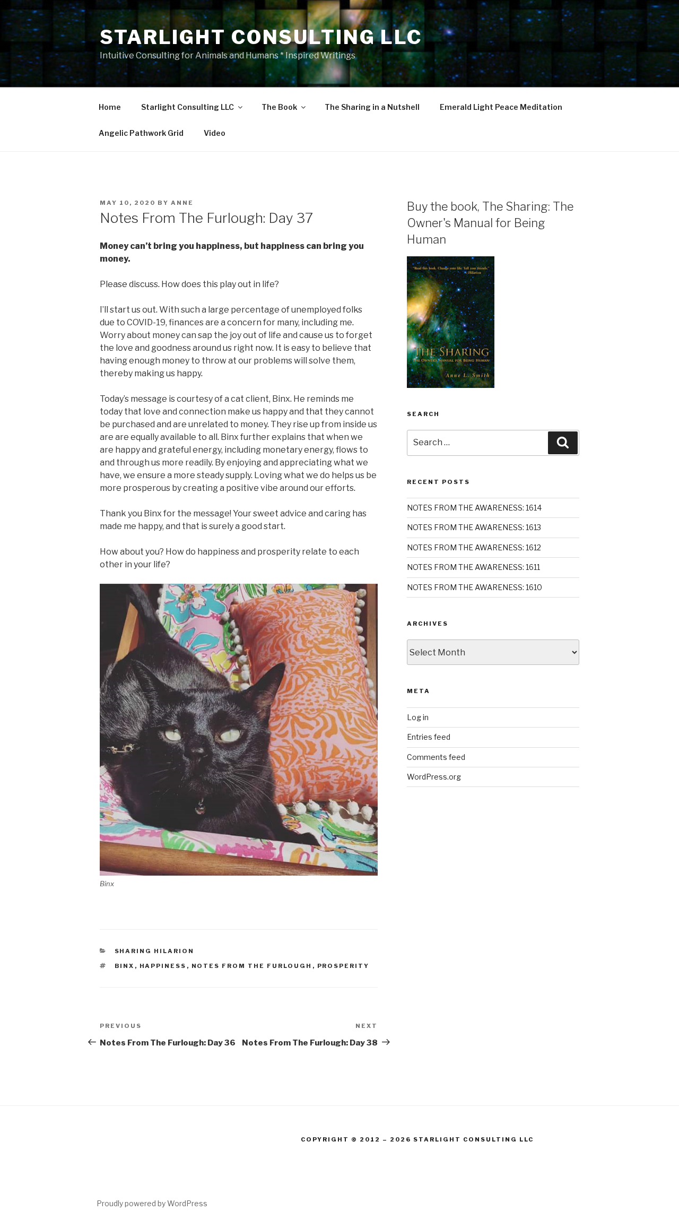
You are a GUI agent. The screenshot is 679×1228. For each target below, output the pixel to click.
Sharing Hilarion (155, 951)
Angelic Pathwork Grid (141, 132)
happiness (163, 966)
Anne (182, 202)
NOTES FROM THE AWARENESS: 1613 (474, 527)
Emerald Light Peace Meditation (501, 106)
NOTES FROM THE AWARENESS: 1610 (474, 587)
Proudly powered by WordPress (152, 1203)
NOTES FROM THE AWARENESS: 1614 (474, 507)
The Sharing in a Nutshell (372, 106)
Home (110, 106)
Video (214, 132)
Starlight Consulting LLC (261, 37)
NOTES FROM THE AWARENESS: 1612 (474, 547)
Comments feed (436, 757)
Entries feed (428, 736)
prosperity (343, 966)
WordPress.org (434, 776)
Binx (125, 966)
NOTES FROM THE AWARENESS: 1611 (473, 567)
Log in (418, 717)
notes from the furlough (251, 966)
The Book (279, 106)
